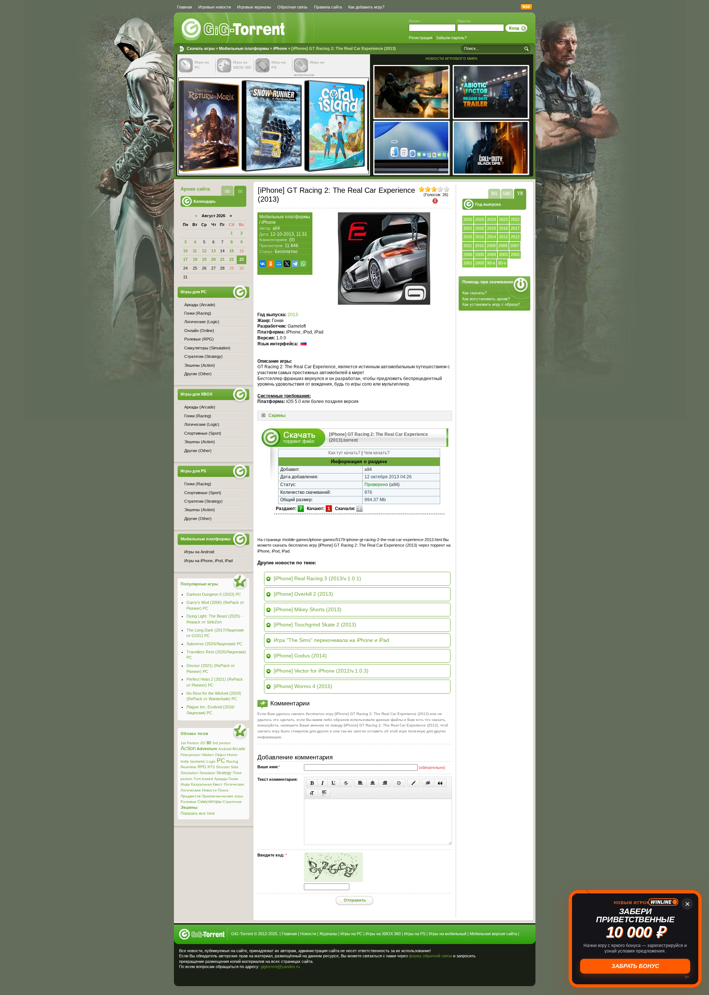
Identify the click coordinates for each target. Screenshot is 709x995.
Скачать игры (233, 29)
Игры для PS (193, 471)
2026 (467, 219)
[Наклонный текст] (322, 783)
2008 (503, 245)
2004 (491, 254)
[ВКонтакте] (262, 263)
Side (235, 767)
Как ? (486, 299)
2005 (479, 254)
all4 (276, 228)
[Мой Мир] (278, 263)
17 (185, 259)
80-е (502, 263)
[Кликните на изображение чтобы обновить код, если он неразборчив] (333, 880)
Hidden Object (214, 755)
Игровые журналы (254, 7)
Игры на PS (414, 933)
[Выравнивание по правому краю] (385, 783)
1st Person (190, 743)
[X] (287, 263)
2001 (467, 263)
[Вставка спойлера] (324, 793)
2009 (491, 245)
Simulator (207, 773)
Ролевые (188, 802)
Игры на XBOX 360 (383, 933)
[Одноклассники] (270, 263)
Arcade (238, 748)
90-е (491, 263)
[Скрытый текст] (428, 783)
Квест (218, 784)
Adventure (207, 748)
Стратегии (232, 802)
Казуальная (201, 784)
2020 (479, 228)
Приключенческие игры (222, 796)
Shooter (223, 767)
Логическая (234, 784)
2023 (503, 219)
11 (195, 251)
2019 (491, 228)
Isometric (197, 761)
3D (208, 743)
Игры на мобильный (447, 933)
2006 (467, 254)
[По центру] (372, 783)
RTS (211, 767)
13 (213, 251)
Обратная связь (292, 7)
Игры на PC (351, 933)
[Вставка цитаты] (440, 783)
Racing (232, 761)
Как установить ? (491, 304)
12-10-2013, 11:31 (288, 234)
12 (204, 251)
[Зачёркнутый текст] (346, 783)
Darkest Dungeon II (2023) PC (213, 594)
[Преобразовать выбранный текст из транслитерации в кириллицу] (312, 793)
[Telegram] (295, 263)
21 (222, 259)
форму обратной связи (430, 956)
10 (185, 251)
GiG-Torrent (242, 933)
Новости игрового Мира (451, 59)
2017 (515, 228)
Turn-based (203, 779)
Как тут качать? (344, 452)
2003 (503, 254)
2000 (479, 263)
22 (231, 259)
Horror (232, 755)
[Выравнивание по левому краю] (360, 783)
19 (204, 259)
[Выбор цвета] (413, 783)
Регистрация (420, 37)
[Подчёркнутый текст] (334, 783)
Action (188, 748)
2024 (491, 219)
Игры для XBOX (196, 394)
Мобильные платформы (244, 48)
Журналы (328, 933)
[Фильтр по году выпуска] (520, 194)
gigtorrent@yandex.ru (280, 966)
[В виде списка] (227, 191)
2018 (503, 228)
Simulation (189, 773)
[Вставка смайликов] (399, 783)
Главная (184, 7)
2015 (479, 237)
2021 (467, 228)
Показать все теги (198, 813)
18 (195, 259)
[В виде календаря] (240, 191)
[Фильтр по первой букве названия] (507, 194)
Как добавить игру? (366, 7)
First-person (191, 755)
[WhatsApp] (303, 263)
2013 (503, 237)
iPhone (280, 48)
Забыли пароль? (451, 37)
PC (221, 761)
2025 (479, 219)
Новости (209, 790)
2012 (515, 237)
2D (202, 743)
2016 (467, 237)
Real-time (188, 767)
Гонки (233, 779)
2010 (479, 245)
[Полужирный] (312, 783)
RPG (202, 767)
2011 (467, 245)
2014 (491, 237)
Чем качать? (377, 452)
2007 (514, 245)
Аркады (220, 779)
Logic (211, 761)
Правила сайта (328, 7)
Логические (191, 790)
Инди (185, 784)
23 (241, 259)
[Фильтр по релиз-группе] (494, 194)
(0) (292, 239)
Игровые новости (214, 7)
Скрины (276, 415)
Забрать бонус (635, 966)
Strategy (224, 772)
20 (213, 259)
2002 (515, 254)
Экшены (189, 807)
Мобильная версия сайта (493, 933)
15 (231, 251)
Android (225, 749)
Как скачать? (474, 293)
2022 (515, 219)
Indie (185, 761)
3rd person (221, 743)
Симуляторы (210, 801)
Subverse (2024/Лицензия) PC (214, 644)
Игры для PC (193, 292)
